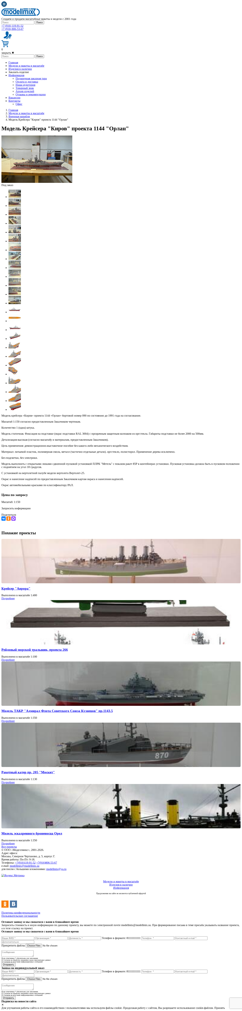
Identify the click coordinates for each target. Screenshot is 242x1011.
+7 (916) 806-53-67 (12, 29)
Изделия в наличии (20, 68)
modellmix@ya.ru (56, 869)
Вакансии (14, 97)
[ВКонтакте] (3, 518)
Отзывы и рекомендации (31, 94)
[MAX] (13, 518)
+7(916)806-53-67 (46, 862)
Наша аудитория (25, 84)
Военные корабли (19, 116)
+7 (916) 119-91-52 (12, 25)
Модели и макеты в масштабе (26, 65)
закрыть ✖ (7, 52)
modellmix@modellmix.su (24, 865)
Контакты (14, 100)
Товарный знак (25, 88)
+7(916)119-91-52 (25, 862)
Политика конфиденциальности (20, 912)
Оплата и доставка (27, 81)
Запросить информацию (16, 508)
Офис (19, 104)
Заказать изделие (19, 72)
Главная (13, 62)
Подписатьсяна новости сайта (121, 897)
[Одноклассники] (8, 518)
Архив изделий (25, 91)
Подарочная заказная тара (31, 78)
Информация (16, 75)
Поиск (39, 22)
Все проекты (9, 846)
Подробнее (8, 598)
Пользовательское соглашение (19, 915)
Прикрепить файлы (13, 945)
